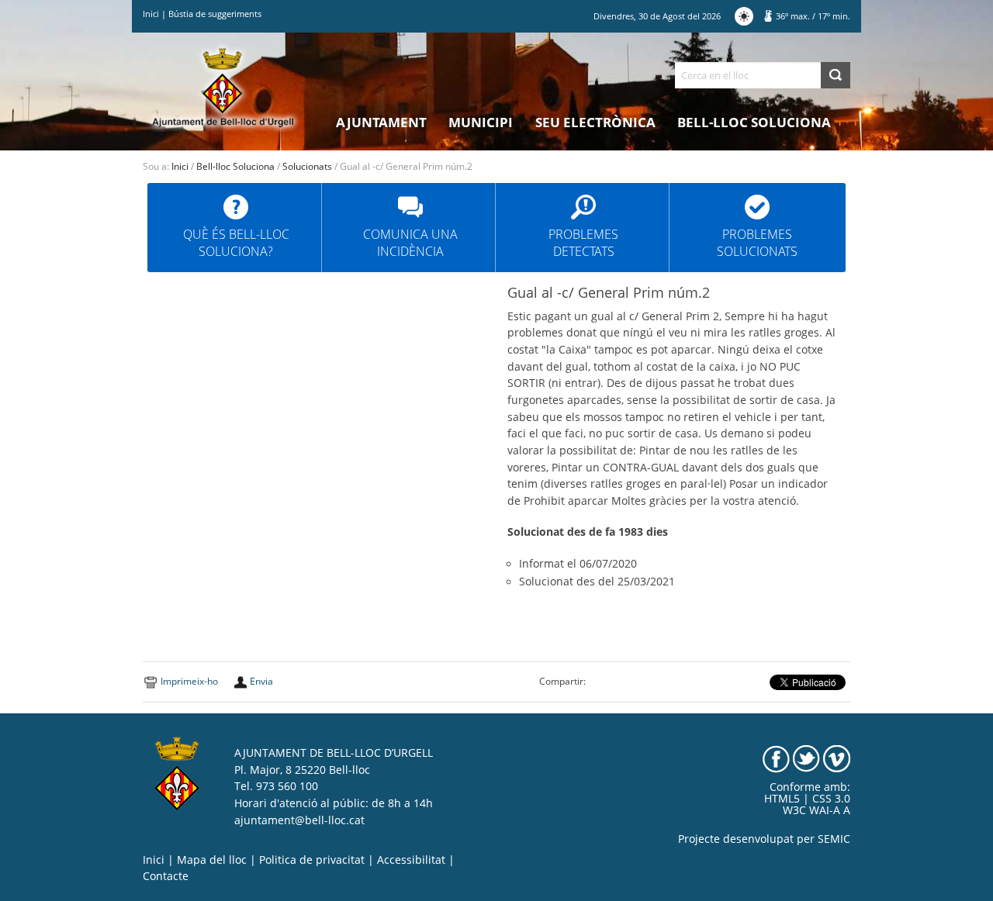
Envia (261, 681)
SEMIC (834, 839)
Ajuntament (381, 122)
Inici (151, 13)
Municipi (480, 122)
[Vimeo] (836, 758)
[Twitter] (806, 758)
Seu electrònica (595, 122)
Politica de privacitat (312, 860)
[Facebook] (776, 758)
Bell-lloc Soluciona (754, 122)
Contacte (166, 876)
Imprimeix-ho (189, 681)
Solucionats (307, 166)
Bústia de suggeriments (214, 13)
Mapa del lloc (212, 860)
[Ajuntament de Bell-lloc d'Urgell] (223, 87)
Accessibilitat (411, 860)
